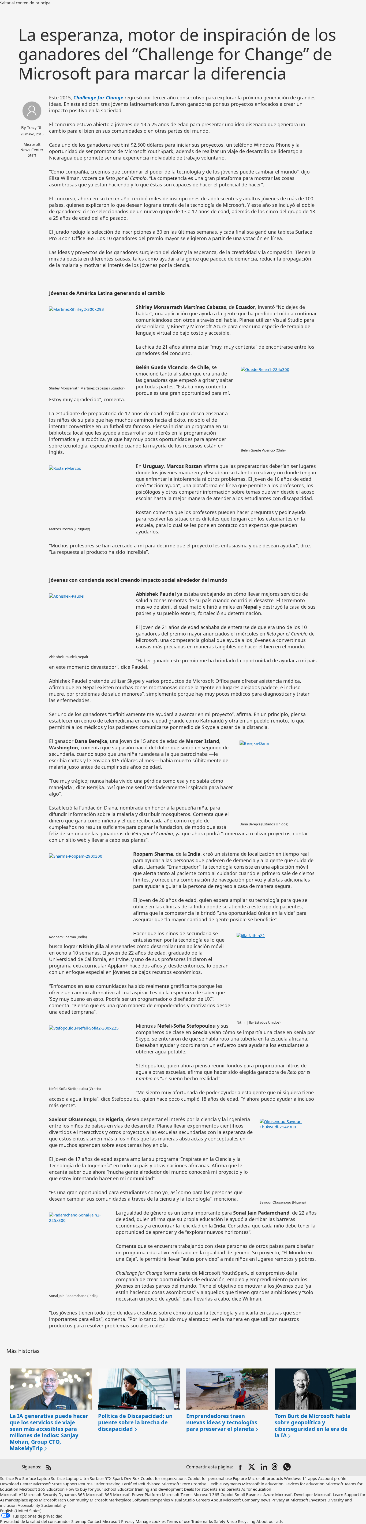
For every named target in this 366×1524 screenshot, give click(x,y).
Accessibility (29, 1505)
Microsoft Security (40, 1494)
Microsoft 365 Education (42, 1489)
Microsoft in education (262, 1483)
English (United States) (21, 1510)
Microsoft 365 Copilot (213, 1494)
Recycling (246, 1521)
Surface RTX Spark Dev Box (115, 1478)
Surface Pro (10, 1478)
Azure (268, 1494)
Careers (203, 1500)
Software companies (151, 1500)
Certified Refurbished (141, 1483)
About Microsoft (226, 1500)
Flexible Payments (224, 1483)
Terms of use (178, 1521)
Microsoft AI (11, 1494)
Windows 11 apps (300, 1478)
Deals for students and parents (212, 1489)
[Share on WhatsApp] (287, 1467)
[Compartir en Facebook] (240, 1467)
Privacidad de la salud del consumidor (35, 1521)
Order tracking (107, 1483)
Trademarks (202, 1521)
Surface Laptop (36, 1478)
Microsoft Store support (55, 1483)
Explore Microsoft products (258, 1478)
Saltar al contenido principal (25, 2)
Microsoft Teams (177, 1494)
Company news (256, 1500)
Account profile (332, 1478)
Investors (317, 1500)
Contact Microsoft (103, 1521)
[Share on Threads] (275, 1467)
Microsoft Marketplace (110, 1500)
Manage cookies (151, 1521)
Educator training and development (150, 1489)
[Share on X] (252, 1467)
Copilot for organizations (163, 1478)
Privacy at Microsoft (289, 1500)
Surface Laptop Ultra (70, 1478)
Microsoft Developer (294, 1494)
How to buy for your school (91, 1489)
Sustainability (53, 1505)
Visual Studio (183, 1500)
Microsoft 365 (99, 1494)
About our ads (269, 1521)
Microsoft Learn (328, 1494)
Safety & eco (225, 1521)
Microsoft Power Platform (137, 1494)
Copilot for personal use (210, 1478)
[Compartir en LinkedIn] (264, 1467)
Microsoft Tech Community (64, 1500)
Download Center (16, 1483)
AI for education (256, 1489)
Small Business (248, 1494)
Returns (85, 1483)
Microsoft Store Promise (184, 1483)
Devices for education (304, 1483)
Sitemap (78, 1521)
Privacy (128, 1521)
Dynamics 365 (71, 1494)
